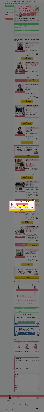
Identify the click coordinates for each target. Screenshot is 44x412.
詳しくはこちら (22, 208)
